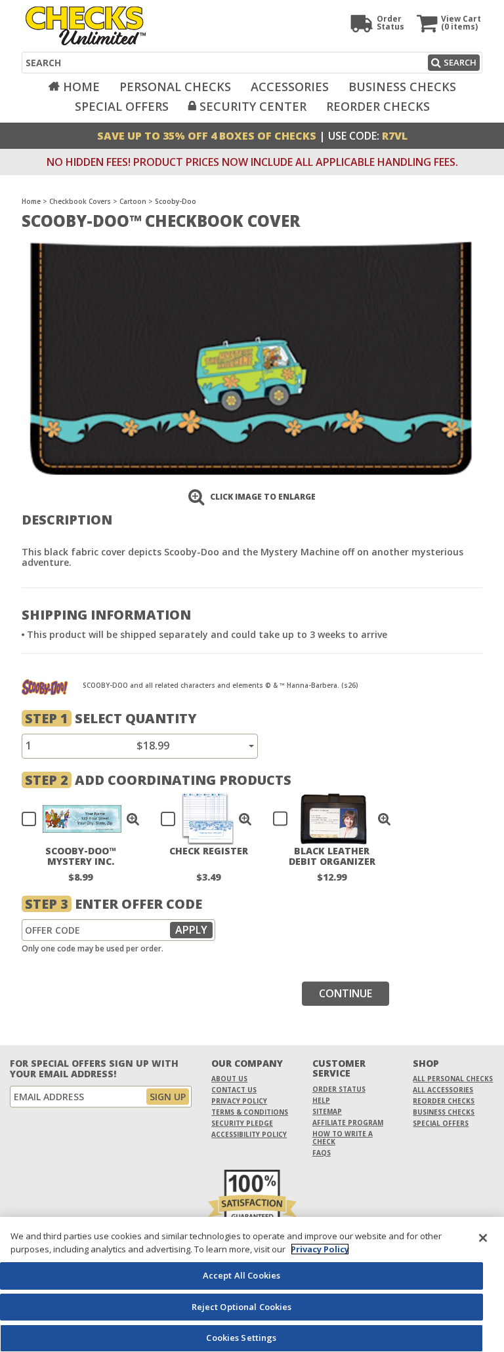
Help (321, 1100)
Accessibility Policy (249, 1134)
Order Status (339, 1089)
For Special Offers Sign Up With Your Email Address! (94, 1068)
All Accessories (443, 1090)
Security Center (253, 106)
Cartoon (132, 201)
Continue (345, 993)
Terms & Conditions (249, 1112)
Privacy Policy (239, 1101)
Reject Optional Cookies (242, 1307)
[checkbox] (75, 819)
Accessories (290, 86)
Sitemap (327, 1111)
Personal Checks (175, 86)
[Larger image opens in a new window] (250, 357)
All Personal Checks (453, 1079)
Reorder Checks (378, 106)
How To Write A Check (342, 1137)
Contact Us (234, 1090)
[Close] (483, 1237)
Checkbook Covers (80, 201)
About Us (229, 1079)
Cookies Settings (241, 1337)
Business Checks (402, 86)
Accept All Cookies (241, 1275)
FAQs (321, 1153)
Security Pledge (242, 1123)
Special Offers (122, 106)
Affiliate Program (347, 1122)
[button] (133, 819)
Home (81, 86)
